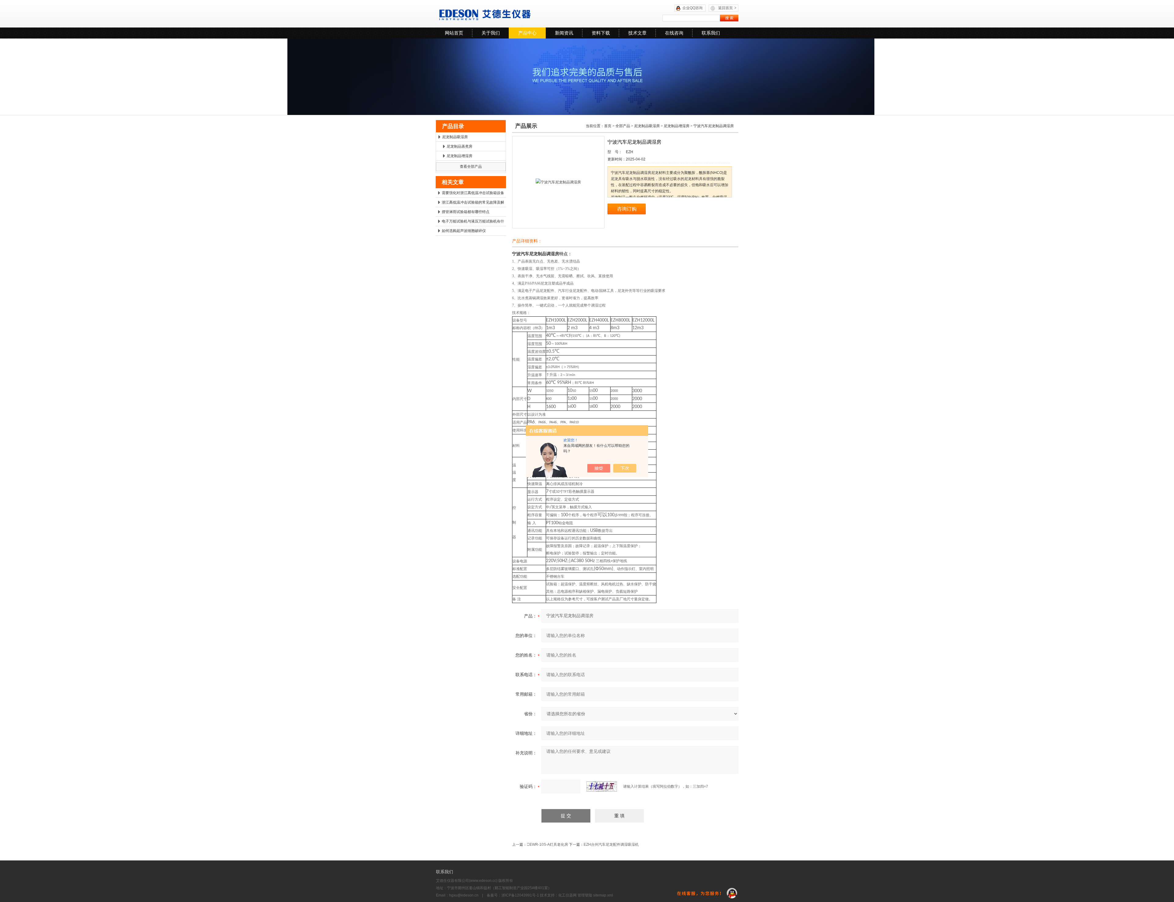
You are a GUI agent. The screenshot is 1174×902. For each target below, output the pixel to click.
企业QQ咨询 (692, 8)
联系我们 (711, 32)
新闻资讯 (564, 32)
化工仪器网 (567, 895)
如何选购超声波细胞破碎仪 (464, 231)
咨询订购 (627, 209)
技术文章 (637, 32)
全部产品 (622, 126)
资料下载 (601, 32)
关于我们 (491, 32)
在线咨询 (674, 32)
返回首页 (727, 8)
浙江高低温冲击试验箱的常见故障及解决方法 (473, 203)
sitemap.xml (603, 895)
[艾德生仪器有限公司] (512, 14)
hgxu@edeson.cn (463, 895)
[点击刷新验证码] (601, 786)
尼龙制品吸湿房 (455, 137)
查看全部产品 (471, 166)
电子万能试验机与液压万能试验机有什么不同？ (473, 222)
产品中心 (527, 32)
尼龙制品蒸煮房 (459, 146)
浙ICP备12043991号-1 (520, 895)
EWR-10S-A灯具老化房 (547, 844)
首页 (607, 126)
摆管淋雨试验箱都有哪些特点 (465, 212)
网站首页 (454, 32)
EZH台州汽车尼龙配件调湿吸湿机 (611, 844)
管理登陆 (585, 895)
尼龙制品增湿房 (459, 156)
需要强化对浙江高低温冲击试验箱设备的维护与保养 (473, 194)
